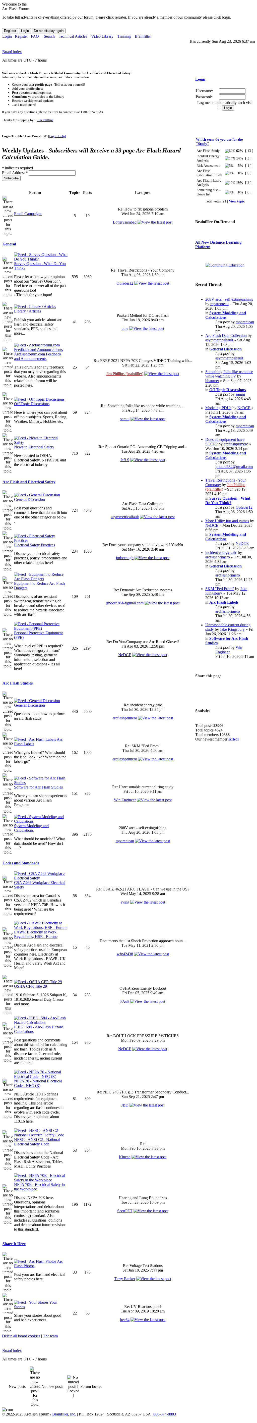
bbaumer (212, 381)
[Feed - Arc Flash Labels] (35, 739)
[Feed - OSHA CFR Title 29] (38, 982)
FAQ (34, 36)
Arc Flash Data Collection (226, 335)
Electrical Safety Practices (34, 545)
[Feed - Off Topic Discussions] (39, 399)
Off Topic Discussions (31, 404)
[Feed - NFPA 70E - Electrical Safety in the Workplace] (41, 1180)
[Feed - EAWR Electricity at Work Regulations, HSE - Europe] (41, 927)
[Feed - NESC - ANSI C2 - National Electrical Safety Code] (41, 1135)
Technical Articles (73, 36)
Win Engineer (125, 800)
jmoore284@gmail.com (125, 603)
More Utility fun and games (227, 521)
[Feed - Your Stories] (31, 1302)
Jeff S (124, 460)
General (9, 244)
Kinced (125, 1157)
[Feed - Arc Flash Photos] (35, 1261)
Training (124, 36)
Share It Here (14, 1244)
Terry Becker (124, 1279)
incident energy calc (221, 552)
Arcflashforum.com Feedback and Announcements (37, 356)
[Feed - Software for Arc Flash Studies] (41, 782)
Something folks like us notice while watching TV (229, 374)
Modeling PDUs (218, 408)
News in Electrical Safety (34, 447)
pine (124, 328)
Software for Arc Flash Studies (38, 787)
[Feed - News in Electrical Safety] (41, 442)
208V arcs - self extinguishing (229, 299)
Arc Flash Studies (18, 683)
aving (124, 902)
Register (21, 36)
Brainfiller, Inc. (64, 1414)
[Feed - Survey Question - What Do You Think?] (41, 259)
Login (7, 36)
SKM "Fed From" (219, 589)
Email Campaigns (28, 214)
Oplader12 (124, 283)
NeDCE (124, 655)
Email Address (15, 173)
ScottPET (125, 1211)
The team (50, 1336)
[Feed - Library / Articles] (35, 306)
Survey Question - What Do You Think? (227, 500)
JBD (124, 1105)
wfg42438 (125, 954)
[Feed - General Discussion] (37, 495)
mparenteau (125, 841)
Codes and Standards (21, 863)
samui (125, 419)
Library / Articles (27, 311)
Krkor (233, 739)
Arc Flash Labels (223, 602)
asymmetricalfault (125, 517)
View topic (237, 201)
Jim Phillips (45, 120)
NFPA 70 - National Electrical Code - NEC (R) (38, 1083)
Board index (12, 51)
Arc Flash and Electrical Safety (29, 482)
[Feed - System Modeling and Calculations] (41, 821)
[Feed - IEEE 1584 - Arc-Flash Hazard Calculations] (41, 1022)
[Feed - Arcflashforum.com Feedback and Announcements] (41, 349)
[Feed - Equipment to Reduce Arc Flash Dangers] (41, 579)
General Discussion (29, 499)
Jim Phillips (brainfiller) (124, 374)
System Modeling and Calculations (31, 828)
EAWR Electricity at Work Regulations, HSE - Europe (35, 934)
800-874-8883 (164, 1414)
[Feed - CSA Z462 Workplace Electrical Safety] (41, 878)
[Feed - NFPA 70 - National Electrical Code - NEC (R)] (41, 1076)
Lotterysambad (125, 222)
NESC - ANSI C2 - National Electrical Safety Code (37, 1141)
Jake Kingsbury (232, 629)
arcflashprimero (124, 718)
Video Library (102, 36)
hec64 (125, 1319)
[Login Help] (57, 136)
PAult (124, 1001)
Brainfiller (143, 36)
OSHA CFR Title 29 (30, 986)
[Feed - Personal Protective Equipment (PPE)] (41, 628)
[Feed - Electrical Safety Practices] (41, 540)
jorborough (125, 558)
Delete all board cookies (21, 1336)
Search (49, 36)
